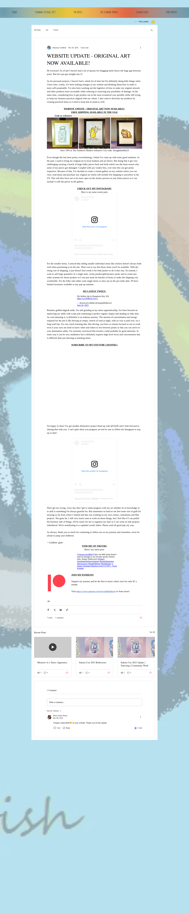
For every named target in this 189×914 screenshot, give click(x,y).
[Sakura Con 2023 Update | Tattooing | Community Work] (136, 647)
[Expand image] (62, 133)
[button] (153, 21)
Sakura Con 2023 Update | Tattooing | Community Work (134, 664)
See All (152, 632)
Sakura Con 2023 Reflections (92, 662)
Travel (55, 30)
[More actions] (140, 47)
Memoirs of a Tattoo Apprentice (52, 662)
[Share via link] (67, 610)
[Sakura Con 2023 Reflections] (94, 647)
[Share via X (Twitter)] (54, 610)
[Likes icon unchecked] (54, 728)
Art (47, 30)
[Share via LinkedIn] (61, 610)
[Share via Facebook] (48, 610)
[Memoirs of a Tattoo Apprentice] (52, 647)
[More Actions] (140, 717)
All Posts (37, 30)
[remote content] (94, 226)
